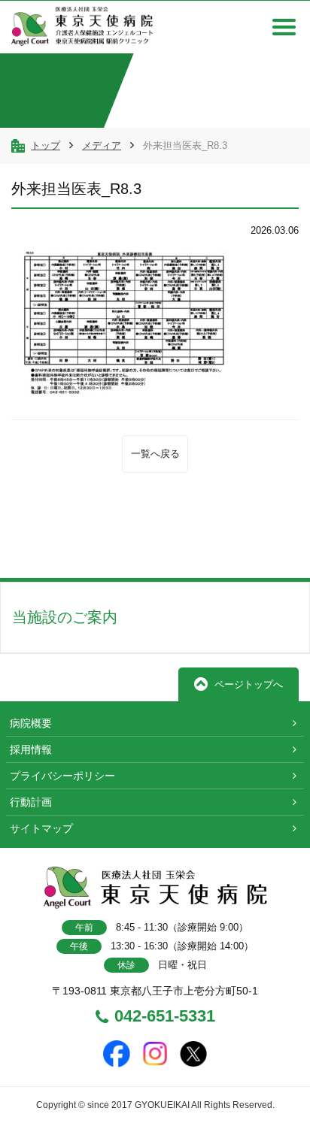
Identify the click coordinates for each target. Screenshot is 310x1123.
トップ (45, 145)
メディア (101, 145)
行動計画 (31, 802)
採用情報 (31, 749)
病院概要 (31, 723)
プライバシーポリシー (62, 776)
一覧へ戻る (155, 453)
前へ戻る (67, 544)
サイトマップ (41, 828)
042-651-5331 (164, 1017)
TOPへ (252, 544)
